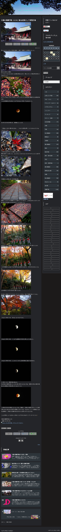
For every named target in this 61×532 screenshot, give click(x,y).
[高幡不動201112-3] (16, 61)
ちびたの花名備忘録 (48, 41)
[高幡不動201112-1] (16, 256)
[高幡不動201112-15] (16, 349)
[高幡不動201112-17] (16, 371)
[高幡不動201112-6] (16, 166)
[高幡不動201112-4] (16, 305)
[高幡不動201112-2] (16, 279)
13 (53, 54)
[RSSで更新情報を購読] (22, 440)
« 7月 (44, 63)
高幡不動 (9, 428)
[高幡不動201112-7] (16, 189)
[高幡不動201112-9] (16, 234)
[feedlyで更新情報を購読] (19, 440)
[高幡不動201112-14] (16, 328)
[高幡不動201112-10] (16, 213)
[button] (58, 67)
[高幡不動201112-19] (16, 111)
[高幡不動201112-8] (16, 86)
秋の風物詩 (4, 428)
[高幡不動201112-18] (16, 396)
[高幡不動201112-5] (16, 141)
